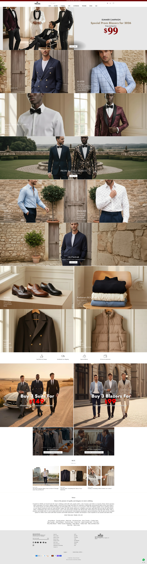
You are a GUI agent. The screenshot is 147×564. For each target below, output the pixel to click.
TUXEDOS (63, 5)
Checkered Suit (76, 520)
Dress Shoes (7, 302)
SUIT (6, 81)
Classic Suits (7, 90)
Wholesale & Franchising (58, 545)
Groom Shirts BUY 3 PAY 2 (16, 124)
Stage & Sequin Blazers (84, 88)
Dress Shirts (7, 131)
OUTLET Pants (81, 219)
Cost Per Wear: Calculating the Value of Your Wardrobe (71, 489)
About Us (55, 534)
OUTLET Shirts (8, 133)
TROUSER (81, 211)
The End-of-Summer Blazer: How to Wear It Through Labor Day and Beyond (45, 489)
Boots (5, 306)
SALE (96, 5)
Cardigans (80, 306)
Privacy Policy (56, 535)
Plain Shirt (7, 129)
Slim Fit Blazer (60, 522)
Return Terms (56, 539)
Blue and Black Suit (93, 523)
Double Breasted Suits (11, 88)
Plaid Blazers (81, 84)
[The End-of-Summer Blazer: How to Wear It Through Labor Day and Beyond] (46, 476)
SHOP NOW (73, 46)
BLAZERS (56, 5)
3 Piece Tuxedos (82, 127)
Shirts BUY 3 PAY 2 (12, 211)
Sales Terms (55, 542)
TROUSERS (84, 5)
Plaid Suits (7, 86)
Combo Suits (94, 520)
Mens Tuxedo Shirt (86, 522)
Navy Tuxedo (86, 520)
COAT (6, 340)
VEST (79, 340)
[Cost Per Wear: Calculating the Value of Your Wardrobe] (73, 476)
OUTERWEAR (76, 5)
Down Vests (81, 345)
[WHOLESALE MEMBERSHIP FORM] (53, 441)
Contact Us (55, 547)
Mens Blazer (76, 523)
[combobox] (77, 3)
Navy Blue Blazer (52, 523)
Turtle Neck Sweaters (84, 304)
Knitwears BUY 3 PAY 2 (88, 297)
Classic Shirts (8, 127)
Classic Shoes (8, 300)
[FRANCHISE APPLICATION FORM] (94, 441)
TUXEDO (81, 124)
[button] (108, 3)
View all (73, 463)
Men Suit (69, 525)
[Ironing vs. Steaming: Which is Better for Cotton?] (101, 476)
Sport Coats (7, 343)
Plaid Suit (68, 520)
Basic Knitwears (82, 300)
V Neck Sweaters (82, 302)
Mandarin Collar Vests (84, 347)
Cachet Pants (81, 215)
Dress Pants (80, 217)
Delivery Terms (56, 537)
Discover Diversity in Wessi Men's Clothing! (73, 559)
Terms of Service (56, 543)
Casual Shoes (8, 304)
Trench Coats (8, 347)
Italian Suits (84, 523)
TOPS (69, 5)
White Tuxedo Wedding (64, 523)
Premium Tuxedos (83, 131)
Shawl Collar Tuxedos (84, 129)
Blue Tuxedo (51, 522)
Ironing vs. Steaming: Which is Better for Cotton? (100, 488)
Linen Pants (80, 214)
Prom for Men (69, 522)
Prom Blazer (51, 520)
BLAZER (80, 81)
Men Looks (77, 525)
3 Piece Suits (7, 84)
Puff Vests (80, 343)
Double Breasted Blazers (85, 86)
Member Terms (56, 540)
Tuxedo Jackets (82, 133)
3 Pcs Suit (96, 522)
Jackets (6, 345)
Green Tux (77, 522)
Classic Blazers (81, 90)
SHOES (90, 5)
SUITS (50, 5)
